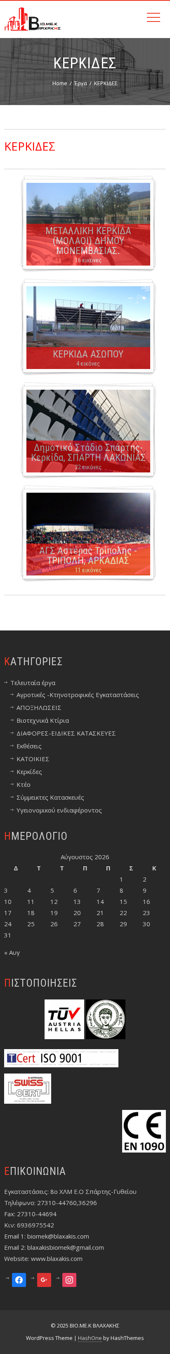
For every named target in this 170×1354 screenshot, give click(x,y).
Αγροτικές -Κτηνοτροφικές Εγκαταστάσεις (78, 694)
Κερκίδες (29, 771)
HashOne (90, 1338)
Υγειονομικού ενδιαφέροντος (59, 810)
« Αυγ (12, 952)
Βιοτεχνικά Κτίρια (43, 720)
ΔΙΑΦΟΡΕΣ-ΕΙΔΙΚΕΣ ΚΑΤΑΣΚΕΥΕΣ (66, 733)
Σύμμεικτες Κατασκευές (50, 797)
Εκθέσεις (29, 746)
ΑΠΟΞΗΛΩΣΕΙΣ (39, 707)
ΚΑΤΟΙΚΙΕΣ (33, 759)
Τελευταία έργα (32, 682)
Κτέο (24, 784)
